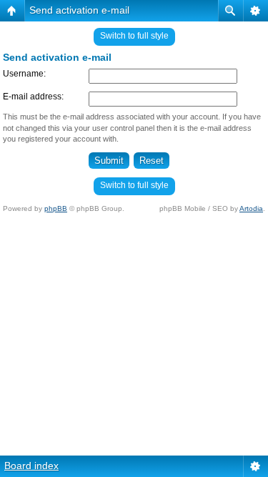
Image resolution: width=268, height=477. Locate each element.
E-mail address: (33, 97)
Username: (24, 74)
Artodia (251, 208)
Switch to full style (134, 36)
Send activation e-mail (79, 10)
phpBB (55, 208)
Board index (31, 465)
